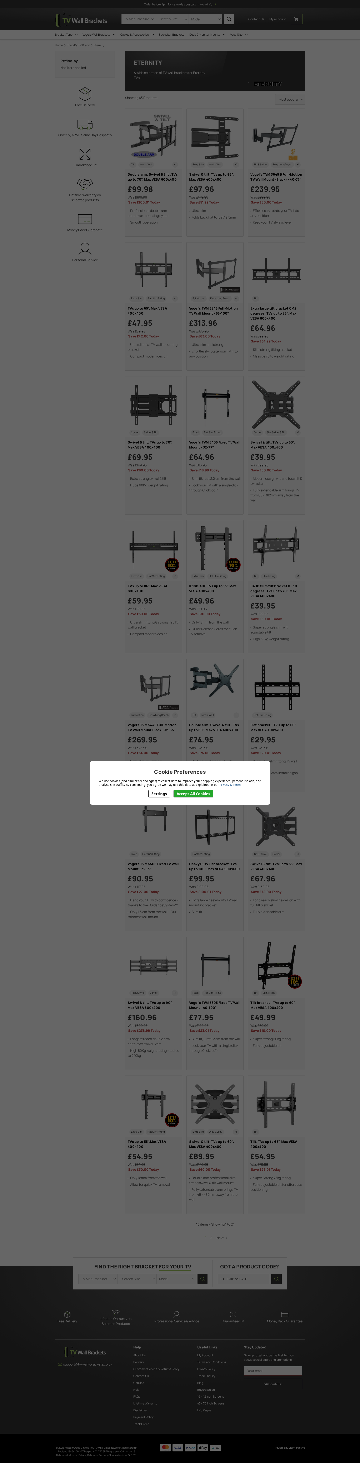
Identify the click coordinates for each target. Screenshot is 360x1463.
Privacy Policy (206, 1369)
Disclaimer (140, 1410)
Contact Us (256, 19)
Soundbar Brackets (171, 34)
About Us (139, 1355)
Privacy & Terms (230, 784)
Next (220, 1238)
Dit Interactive (297, 1447)
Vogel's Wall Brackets (96, 34)
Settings (159, 793)
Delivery (138, 1362)
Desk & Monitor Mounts (205, 34)
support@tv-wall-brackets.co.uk (87, 1364)
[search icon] (229, 19)
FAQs (136, 1396)
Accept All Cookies (193, 793)
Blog (200, 1383)
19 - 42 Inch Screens (210, 1396)
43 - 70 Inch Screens (210, 1403)
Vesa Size (236, 34)
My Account (205, 1355)
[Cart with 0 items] (296, 19)
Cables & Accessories (134, 34)
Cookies (138, 1383)
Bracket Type (64, 34)
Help (136, 1390)
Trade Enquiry (206, 1376)
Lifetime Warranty (145, 1403)
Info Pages (204, 1410)
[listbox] (290, 99)
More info (206, 4)
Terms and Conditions (211, 1362)
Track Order (141, 1424)
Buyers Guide (206, 1390)
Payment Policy (143, 1417)
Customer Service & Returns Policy (156, 1369)
